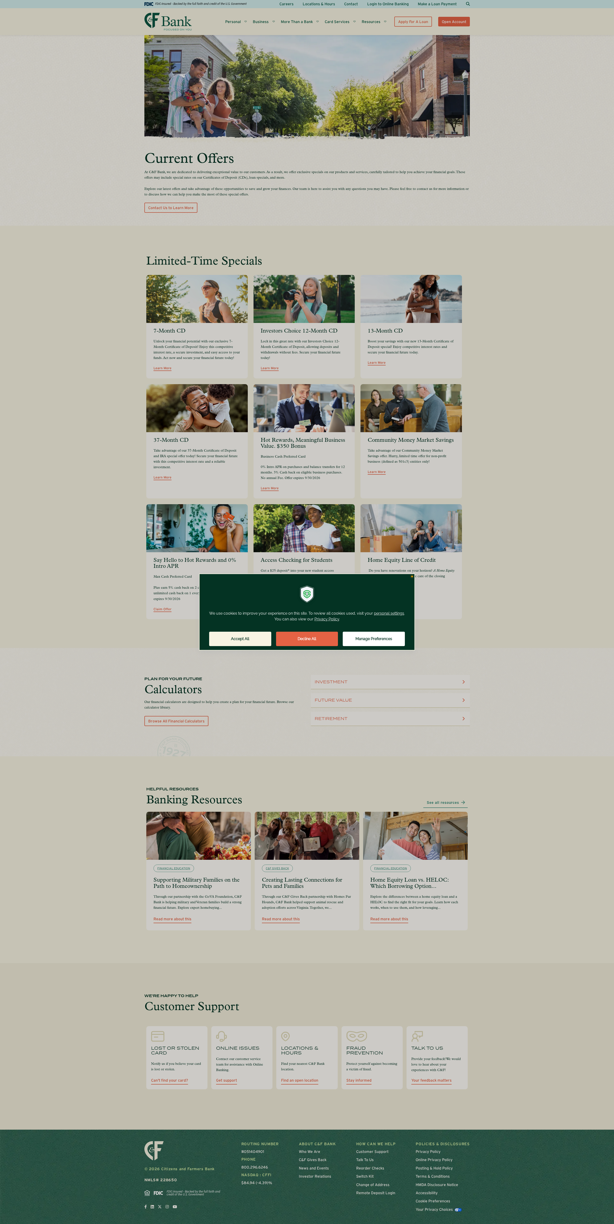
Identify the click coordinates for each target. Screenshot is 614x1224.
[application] (307, 612)
